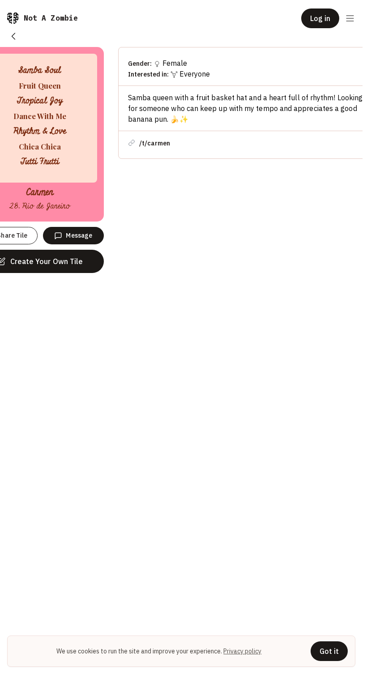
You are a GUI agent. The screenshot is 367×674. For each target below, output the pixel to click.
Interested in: (148, 74)
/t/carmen (154, 143)
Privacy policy (242, 651)
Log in (320, 18)
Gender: (140, 64)
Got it (329, 651)
